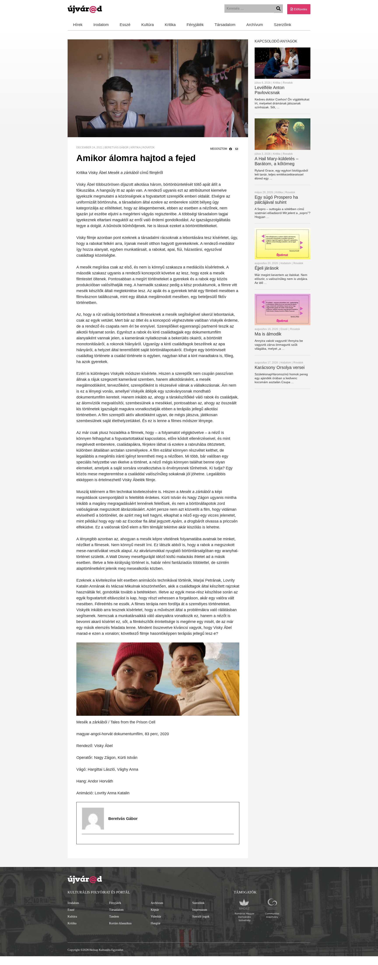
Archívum (254, 25)
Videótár (156, 916)
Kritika (170, 25)
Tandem (114, 916)
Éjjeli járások (267, 268)
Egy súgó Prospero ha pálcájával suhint (276, 200)
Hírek (77, 25)
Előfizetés (300, 9)
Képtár (155, 909)
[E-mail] (85, 842)
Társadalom (225, 25)
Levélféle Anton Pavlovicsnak (269, 90)
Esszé (125, 25)
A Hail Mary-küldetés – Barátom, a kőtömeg (276, 161)
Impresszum (199, 909)
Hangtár (156, 923)
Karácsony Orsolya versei (279, 367)
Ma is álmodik (268, 334)
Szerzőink (282, 25)
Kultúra (147, 25)
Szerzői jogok (200, 916)
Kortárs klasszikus (120, 923)
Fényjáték (195, 25)
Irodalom (101, 25)
